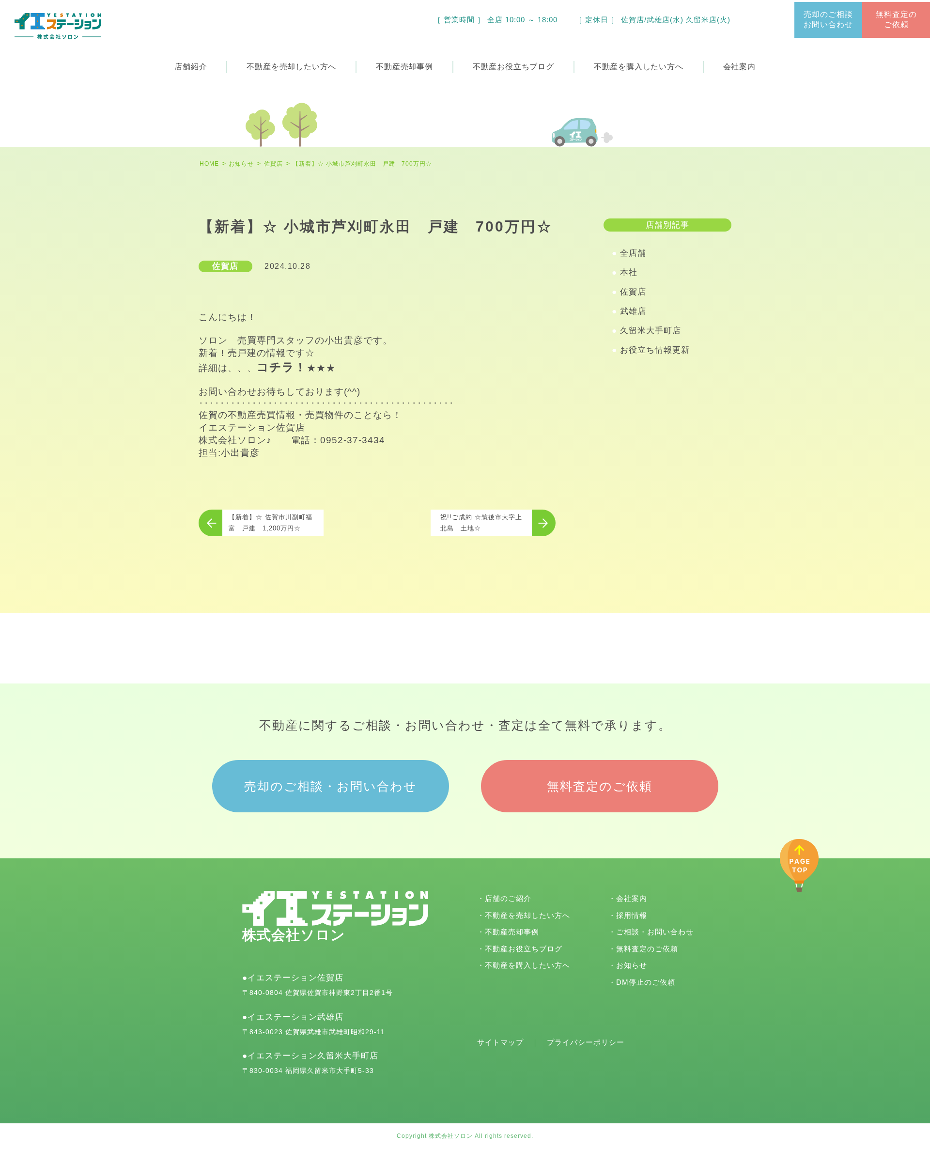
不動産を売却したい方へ (527, 915)
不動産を (291, 66)
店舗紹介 (190, 66)
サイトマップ (500, 1042)
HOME (209, 163)
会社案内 (739, 66)
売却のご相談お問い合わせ (828, 19)
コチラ (275, 366)
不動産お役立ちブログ (523, 949)
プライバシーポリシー (585, 1042)
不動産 (404, 66)
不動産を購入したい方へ (527, 965)
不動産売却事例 (512, 932)
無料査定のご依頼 (896, 19)
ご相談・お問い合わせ (655, 932)
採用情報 (631, 915)
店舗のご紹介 (508, 898)
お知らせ (631, 965)
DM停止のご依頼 (645, 982)
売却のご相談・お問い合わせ (330, 786)
